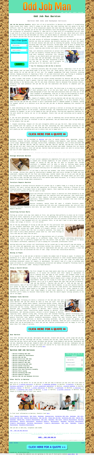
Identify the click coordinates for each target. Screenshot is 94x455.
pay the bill (62, 124)
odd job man (67, 98)
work (45, 92)
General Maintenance (21, 416)
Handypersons (49, 416)
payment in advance (71, 101)
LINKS (66, 12)
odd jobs (53, 300)
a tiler (44, 389)
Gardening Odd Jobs (61, 416)
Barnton (41, 139)
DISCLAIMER (80, 12)
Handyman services (16, 139)
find (15, 338)
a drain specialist (38, 388)
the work (13, 113)
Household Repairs (42, 421)
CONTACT (75, 12)
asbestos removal (16, 388)
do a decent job (15, 36)
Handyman (41, 416)
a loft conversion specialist (43, 386)
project (54, 68)
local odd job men (63, 344)
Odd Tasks (33, 416)
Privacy (83, 442)
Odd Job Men (43, 418)
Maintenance (55, 421)
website (76, 95)
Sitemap (11, 442)
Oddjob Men (20, 419)
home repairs (14, 70)
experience (55, 83)
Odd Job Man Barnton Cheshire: (20, 24)
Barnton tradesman (66, 75)
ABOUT (70, 12)
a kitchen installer (64, 389)
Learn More (71, 454)
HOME (62, 12)
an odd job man (28, 72)
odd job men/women (30, 35)
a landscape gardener (49, 384)
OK (77, 454)
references (51, 82)
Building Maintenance (75, 421)
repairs (34, 308)
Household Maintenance (26, 425)
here (43, 346)
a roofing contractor (26, 384)
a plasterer (70, 384)
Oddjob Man (79, 418)
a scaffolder (59, 388)
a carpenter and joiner (25, 389)
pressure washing (69, 386)
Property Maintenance (33, 419)
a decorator (77, 388)
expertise (58, 80)
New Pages (16, 442)
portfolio (81, 88)
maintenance (14, 312)
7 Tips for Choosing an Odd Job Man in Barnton (45, 66)
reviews (51, 78)
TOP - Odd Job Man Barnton (19, 430)
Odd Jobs (80, 416)
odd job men (14, 146)
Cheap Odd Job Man (54, 418)
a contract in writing (63, 108)
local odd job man (41, 322)
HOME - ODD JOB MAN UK (47, 437)
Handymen (73, 416)
